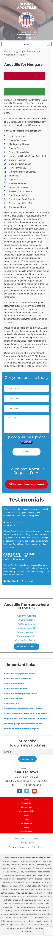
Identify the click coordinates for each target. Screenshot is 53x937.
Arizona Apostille (26, 624)
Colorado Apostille (26, 636)
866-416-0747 (27, 34)
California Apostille (26, 632)
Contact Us (26, 831)
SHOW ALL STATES (26, 646)
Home (7, 51)
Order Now (26, 823)
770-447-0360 (26, 38)
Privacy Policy (26, 842)
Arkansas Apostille (26, 628)
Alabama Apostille (26, 615)
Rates (26, 815)
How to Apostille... (26, 811)
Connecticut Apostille (26, 640)
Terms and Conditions (26, 838)
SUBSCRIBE (27, 759)
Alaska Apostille (26, 619)
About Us (26, 803)
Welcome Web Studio (33, 847)
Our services (26, 807)
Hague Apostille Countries (27, 51)
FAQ (26, 819)
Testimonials (26, 499)
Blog (26, 827)
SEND (26, 452)
